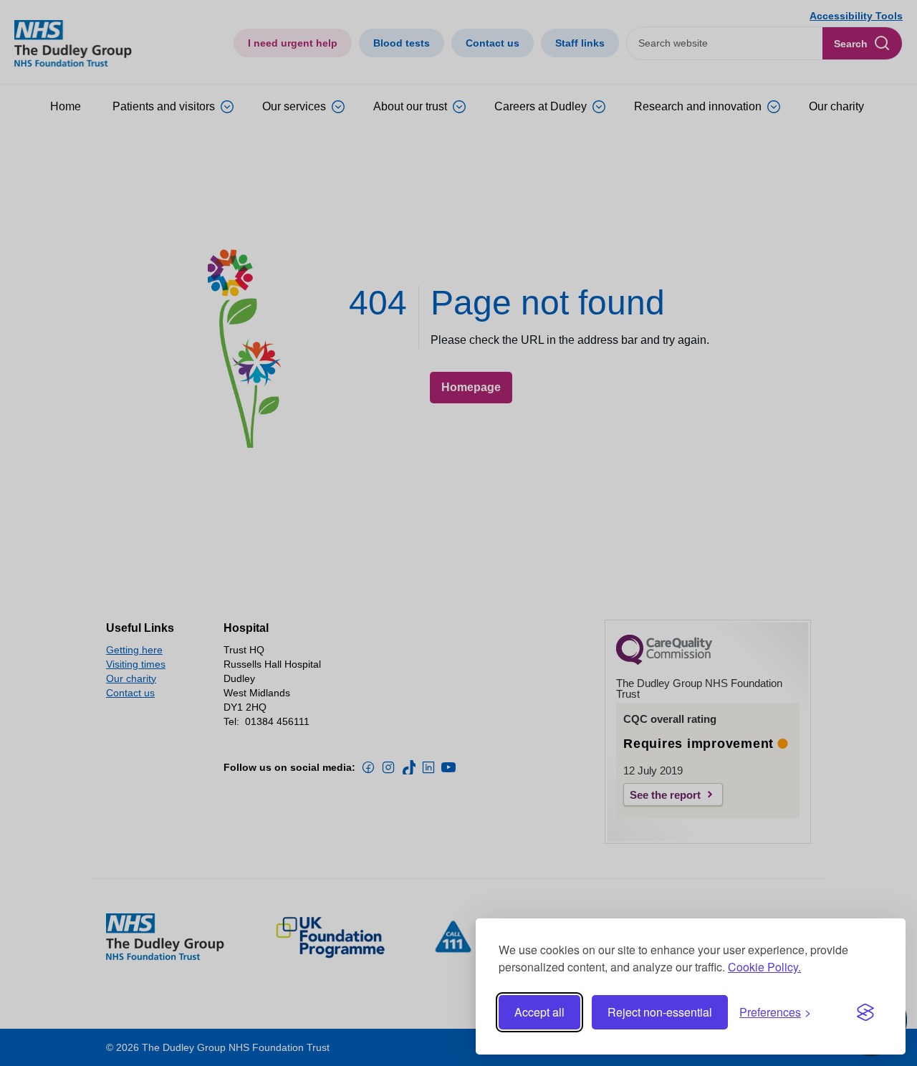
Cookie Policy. (764, 967)
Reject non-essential (660, 1012)
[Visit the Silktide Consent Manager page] (865, 1012)
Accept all (539, 1012)
